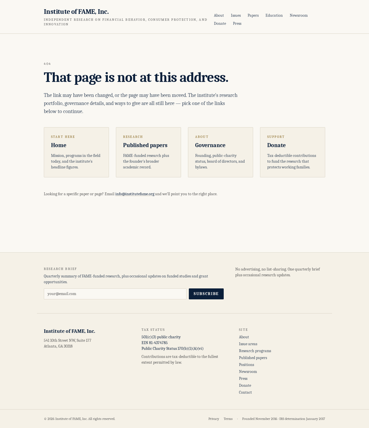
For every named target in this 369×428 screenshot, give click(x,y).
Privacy (213, 419)
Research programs (255, 350)
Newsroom (299, 15)
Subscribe (206, 293)
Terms (228, 419)
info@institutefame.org (134, 194)
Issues (236, 15)
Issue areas (248, 343)
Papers (253, 15)
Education (274, 15)
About (219, 15)
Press (237, 23)
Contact (245, 392)
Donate (220, 23)
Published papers (253, 357)
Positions (246, 364)
